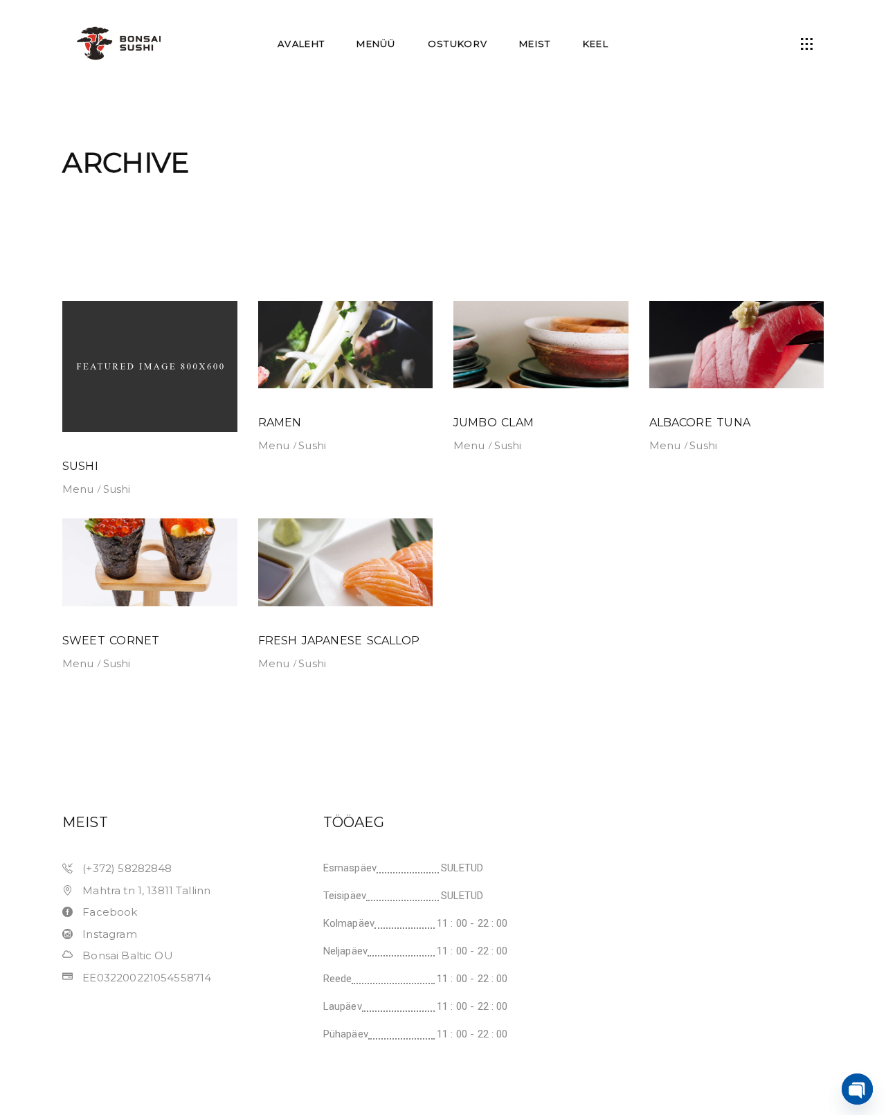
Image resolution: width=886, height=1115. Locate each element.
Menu (78, 489)
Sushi (117, 489)
